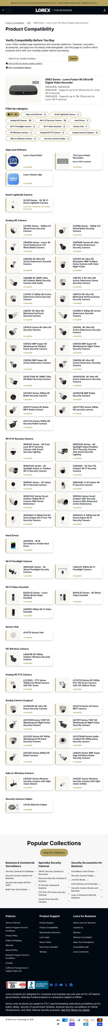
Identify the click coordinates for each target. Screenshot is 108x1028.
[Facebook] (51, 985)
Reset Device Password (50, 932)
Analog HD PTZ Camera (52, 132)
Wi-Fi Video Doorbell (54, 126)
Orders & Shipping (14, 940)
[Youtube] (61, 985)
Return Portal (45, 942)
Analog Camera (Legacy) (84, 132)
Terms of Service (13, 923)
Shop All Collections (54, 852)
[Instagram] (56, 985)
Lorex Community (81, 952)
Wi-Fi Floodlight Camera (22, 126)
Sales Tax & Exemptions (83, 942)
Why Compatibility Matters (19, 67)
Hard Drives (81, 120)
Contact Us (78, 927)
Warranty (9, 945)
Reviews (77, 932)
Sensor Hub (80, 126)
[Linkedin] (71, 985)
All (13, 114)
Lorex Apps (45, 937)
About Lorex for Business (84, 923)
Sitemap (43, 952)
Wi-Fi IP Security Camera (52, 120)
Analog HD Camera (20, 120)
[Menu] (3, 10)
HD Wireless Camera (20, 132)
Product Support (47, 923)
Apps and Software (35, 114)
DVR (29, 23)
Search (73, 58)
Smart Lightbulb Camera (66, 114)
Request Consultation (82, 937)
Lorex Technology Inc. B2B (22, 1019)
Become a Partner (18, 3)
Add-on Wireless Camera (22, 138)
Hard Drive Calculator (49, 947)
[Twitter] (66, 985)
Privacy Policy (11, 935)
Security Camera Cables (56, 138)
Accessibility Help (81, 947)
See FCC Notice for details (75, 1010)
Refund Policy (12, 950)
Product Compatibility (15, 23)
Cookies (9, 963)
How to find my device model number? (25, 63)
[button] (29, 161)
